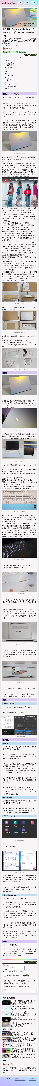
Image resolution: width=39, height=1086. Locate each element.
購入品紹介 (6, 52)
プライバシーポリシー (20, 1080)
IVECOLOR (8, 2)
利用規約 (17, 1078)
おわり (7, 88)
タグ (34, 2)
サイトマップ (32, 1080)
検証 (6, 74)
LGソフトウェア (12, 84)
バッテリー (10, 82)
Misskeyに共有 (33, 54)
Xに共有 (26, 54)
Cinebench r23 (11, 76)
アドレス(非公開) (8, 971)
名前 (4, 965)
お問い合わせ (32, 1078)
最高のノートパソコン (12, 61)
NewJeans (22, 52)
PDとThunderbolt (12, 86)
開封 (6, 69)
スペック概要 (9, 67)
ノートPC (15, 52)
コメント (6, 969)
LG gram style (9, 63)
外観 (6, 71)
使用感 (7, 78)
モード (9, 80)
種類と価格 (10, 65)
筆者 (27, 2)
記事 (20, 2)
